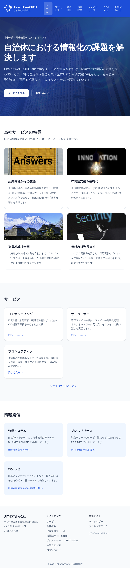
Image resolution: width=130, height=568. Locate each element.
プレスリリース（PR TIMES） (63, 540)
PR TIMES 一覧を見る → (84, 449)
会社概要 (51, 526)
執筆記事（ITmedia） (58, 535)
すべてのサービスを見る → (65, 385)
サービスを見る (16, 93)
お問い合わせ (118, 8)
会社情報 (69, 8)
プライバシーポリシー (99, 533)
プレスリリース (94, 8)
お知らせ (108, 8)
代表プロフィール (56, 531)
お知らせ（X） (54, 545)
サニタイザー (96, 521)
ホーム (47, 8)
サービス (57, 8)
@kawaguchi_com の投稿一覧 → (25, 488)
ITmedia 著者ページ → (20, 449)
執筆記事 (82, 8)
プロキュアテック (98, 526)
